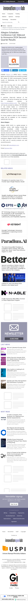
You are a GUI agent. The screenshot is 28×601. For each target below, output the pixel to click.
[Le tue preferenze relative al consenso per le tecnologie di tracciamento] (20, 599)
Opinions (11, 16)
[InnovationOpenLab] (14, 8)
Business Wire (5, 43)
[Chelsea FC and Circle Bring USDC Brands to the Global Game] (14, 277)
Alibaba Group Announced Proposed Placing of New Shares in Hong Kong (17, 441)
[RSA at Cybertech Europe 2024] (3, 351)
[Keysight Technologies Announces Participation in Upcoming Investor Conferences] (14, 224)
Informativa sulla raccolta (9, 599)
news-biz (9, 26)
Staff (17, 531)
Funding (18, 13)
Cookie (11, 588)
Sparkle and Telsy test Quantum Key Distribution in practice (16, 381)
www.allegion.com (14, 145)
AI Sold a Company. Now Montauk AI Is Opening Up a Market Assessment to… (15, 416)
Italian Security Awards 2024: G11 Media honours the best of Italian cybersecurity (16, 359)
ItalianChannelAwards (18, 518)
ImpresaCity (21, 513)
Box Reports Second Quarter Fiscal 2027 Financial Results (15, 428)
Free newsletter (15, 157)
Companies (10, 13)
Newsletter (13, 19)
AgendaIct (14, 521)
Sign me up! (14, 504)
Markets (4, 16)
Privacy (17, 588)
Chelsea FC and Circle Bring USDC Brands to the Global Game (12, 284)
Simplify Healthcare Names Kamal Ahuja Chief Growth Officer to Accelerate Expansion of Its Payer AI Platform (14, 196)
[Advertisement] (14, 490)
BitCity (5, 513)
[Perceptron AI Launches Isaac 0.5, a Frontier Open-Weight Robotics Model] (14, 174)
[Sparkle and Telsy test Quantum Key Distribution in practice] (3, 384)
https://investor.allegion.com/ (9, 103)
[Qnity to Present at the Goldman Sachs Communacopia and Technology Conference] (3, 456)
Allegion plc (9, 74)
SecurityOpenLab (10, 515)
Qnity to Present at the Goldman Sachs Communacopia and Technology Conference (16, 454)
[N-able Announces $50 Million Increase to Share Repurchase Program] (14, 293)
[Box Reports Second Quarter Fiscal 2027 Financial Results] (3, 431)
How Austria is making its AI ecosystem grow (15, 370)
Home (3, 13)
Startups (17, 16)
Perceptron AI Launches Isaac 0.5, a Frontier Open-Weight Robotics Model (13, 181)
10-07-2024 (12, 43)
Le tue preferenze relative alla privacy (15, 596)
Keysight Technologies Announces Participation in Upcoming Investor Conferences (12, 231)
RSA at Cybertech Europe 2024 (16, 347)
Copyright (23, 531)
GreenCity (19, 515)
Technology (5, 19)
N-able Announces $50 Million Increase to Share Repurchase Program (13, 299)
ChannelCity (21, 1)
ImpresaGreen (7, 518)
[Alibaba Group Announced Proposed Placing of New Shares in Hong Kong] (3, 443)
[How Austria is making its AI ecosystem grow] (3, 372)
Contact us (14, 535)
